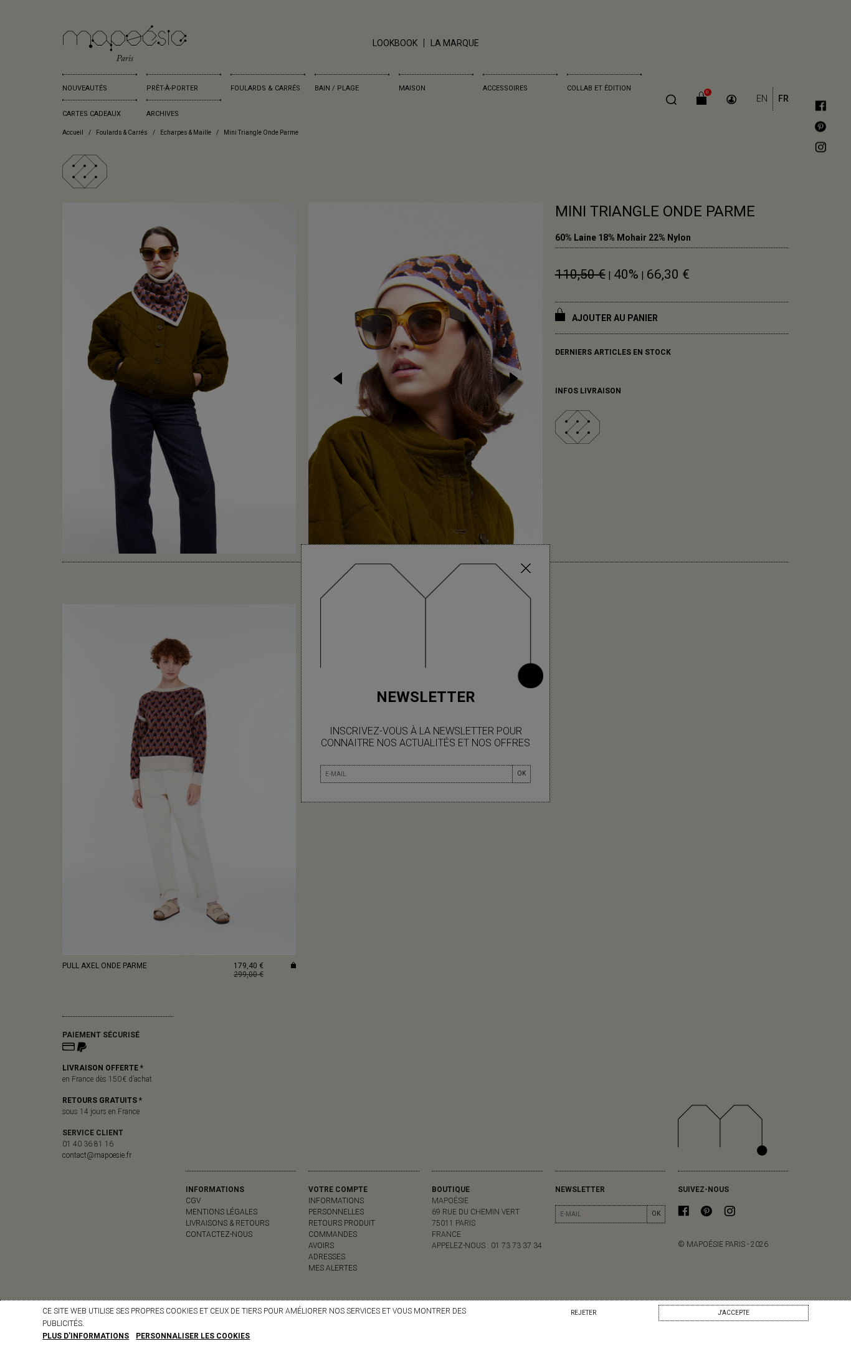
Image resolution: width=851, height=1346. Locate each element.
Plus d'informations (85, 1336)
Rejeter (583, 1312)
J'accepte (733, 1312)
